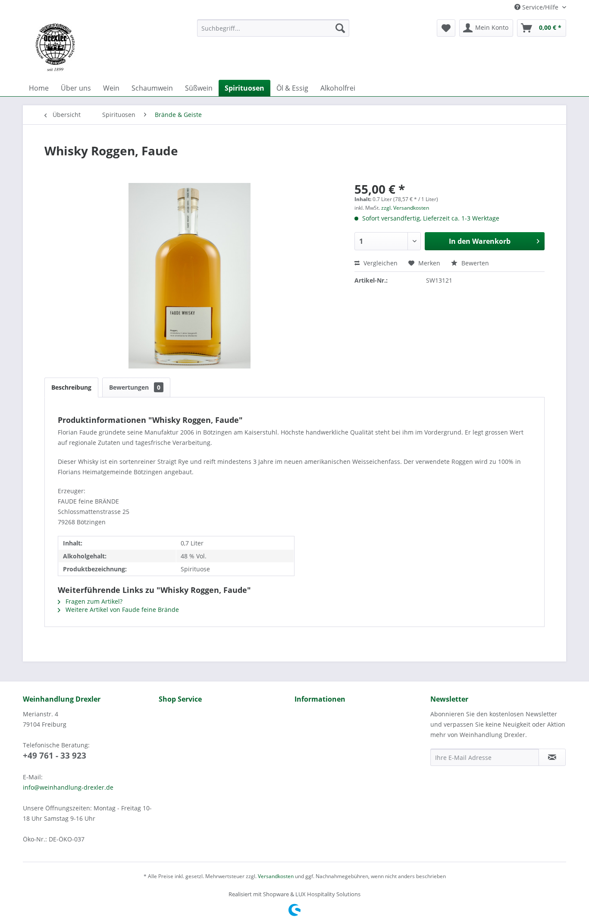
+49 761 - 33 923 (54, 755)
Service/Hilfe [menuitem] (540, 7)
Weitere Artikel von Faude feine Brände (121, 609)
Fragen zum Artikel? (93, 601)
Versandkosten (276, 876)
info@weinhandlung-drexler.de (68, 787)
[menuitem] (273, 28)
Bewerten (474, 263)
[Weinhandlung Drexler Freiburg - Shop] (106, 47)
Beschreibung (71, 387)
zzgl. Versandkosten (405, 207)
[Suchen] (340, 28)
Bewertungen (134, 387)
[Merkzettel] (446, 28)
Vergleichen (380, 263)
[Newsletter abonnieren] (552, 757)
